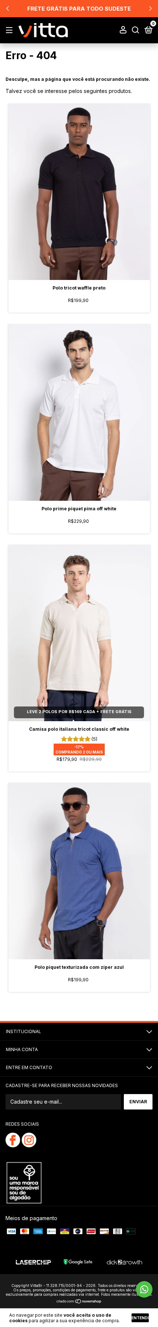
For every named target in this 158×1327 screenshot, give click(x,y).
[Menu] (10, 30)
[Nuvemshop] (79, 1301)
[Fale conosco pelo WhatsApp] (144, 1289)
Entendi (140, 1318)
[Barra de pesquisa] (135, 30)
